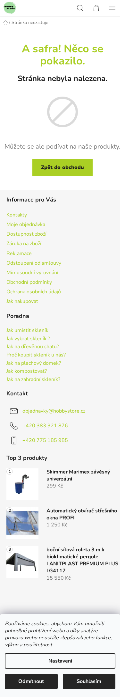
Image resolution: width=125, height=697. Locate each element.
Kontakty (16, 214)
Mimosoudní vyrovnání (32, 272)
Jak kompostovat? (26, 371)
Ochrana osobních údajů (33, 291)
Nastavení (60, 660)
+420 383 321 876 (45, 425)
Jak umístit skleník (27, 331)
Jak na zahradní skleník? (33, 380)
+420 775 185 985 (45, 440)
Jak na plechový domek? (33, 363)
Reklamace (19, 253)
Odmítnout (31, 681)
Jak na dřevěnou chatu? (32, 347)
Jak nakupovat (22, 301)
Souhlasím (89, 681)
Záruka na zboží (23, 243)
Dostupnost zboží (26, 234)
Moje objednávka (25, 224)
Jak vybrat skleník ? (28, 339)
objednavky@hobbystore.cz (53, 411)
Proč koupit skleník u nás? (36, 355)
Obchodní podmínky (29, 282)
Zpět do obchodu (62, 167)
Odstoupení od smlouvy (33, 263)
